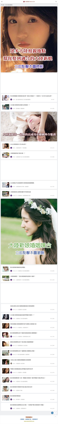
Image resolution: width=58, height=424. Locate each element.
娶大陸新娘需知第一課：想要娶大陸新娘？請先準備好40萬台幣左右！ (28, 378)
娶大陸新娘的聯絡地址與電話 (17, 267)
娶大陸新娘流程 (19, 99)
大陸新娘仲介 (19, 147)
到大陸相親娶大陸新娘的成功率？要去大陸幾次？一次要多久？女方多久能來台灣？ (31, 96)
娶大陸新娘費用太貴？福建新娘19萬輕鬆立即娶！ (22, 351)
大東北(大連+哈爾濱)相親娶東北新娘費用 (20, 360)
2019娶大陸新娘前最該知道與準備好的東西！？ (22, 315)
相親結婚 (22, 108)
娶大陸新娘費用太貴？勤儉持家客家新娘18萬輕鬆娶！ (24, 333)
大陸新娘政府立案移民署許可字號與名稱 (20, 192)
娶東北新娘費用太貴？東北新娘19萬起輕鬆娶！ (22, 342)
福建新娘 (27, 354)
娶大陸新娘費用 (26, 99)
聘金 (21, 390)
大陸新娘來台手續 (20, 186)
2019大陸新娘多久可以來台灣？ (18, 144)
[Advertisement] (29, 83)
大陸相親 (24, 372)
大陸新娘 (20, 195)
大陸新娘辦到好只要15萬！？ (17, 153)
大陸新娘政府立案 (26, 195)
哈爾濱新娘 (20, 345)
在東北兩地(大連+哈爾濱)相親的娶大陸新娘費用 (22, 306)
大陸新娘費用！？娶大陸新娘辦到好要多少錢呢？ (22, 276)
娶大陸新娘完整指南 (15, 396)
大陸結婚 (26, 186)
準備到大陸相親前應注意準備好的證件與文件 (21, 369)
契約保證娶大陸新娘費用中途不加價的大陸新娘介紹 (23, 324)
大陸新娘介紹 (19, 156)
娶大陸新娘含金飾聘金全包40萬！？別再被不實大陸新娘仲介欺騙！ (27, 405)
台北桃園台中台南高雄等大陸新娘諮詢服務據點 (22, 183)
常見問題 (18, 108)
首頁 (3, 4)
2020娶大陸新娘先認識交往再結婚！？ (20, 105)
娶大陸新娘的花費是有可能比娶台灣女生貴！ (21, 387)
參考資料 (18, 399)
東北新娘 (24, 309)
